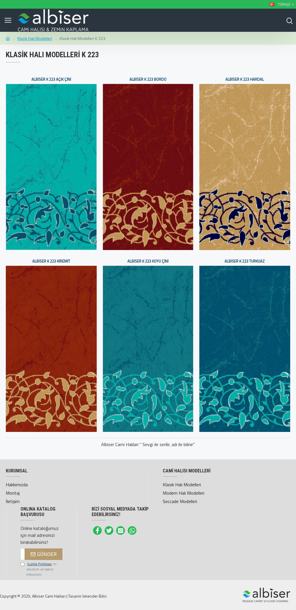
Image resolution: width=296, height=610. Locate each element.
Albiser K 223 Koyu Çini (148, 261)
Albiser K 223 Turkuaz (245, 261)
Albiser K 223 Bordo (148, 79)
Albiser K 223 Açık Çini (51, 79)
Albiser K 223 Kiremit (51, 261)
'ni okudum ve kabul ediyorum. (41, 569)
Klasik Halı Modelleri (34, 38)
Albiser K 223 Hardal (244, 79)
